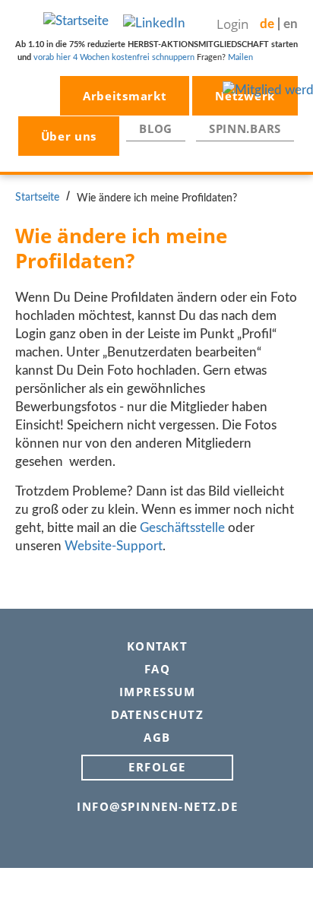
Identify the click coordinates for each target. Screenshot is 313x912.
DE (267, 23)
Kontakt (157, 645)
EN (290, 23)
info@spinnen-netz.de (157, 806)
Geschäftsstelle (182, 527)
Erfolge (157, 766)
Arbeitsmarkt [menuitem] (124, 95)
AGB (157, 737)
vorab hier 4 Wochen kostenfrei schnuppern (113, 57)
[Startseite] (76, 20)
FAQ (157, 668)
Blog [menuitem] (155, 128)
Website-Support (114, 546)
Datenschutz (157, 714)
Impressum (157, 691)
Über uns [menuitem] (69, 136)
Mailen (240, 57)
